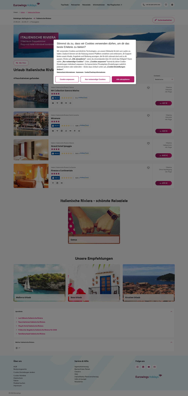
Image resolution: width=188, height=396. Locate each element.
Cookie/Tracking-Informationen (95, 72)
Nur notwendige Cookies (95, 79)
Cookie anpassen (67, 79)
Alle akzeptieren (123, 79)
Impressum (80, 72)
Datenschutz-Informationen (66, 72)
